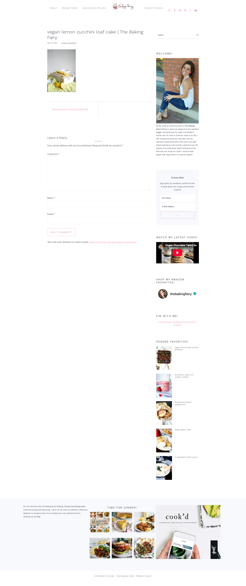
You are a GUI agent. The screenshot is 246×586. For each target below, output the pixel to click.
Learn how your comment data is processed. (113, 242)
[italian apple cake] (164, 441)
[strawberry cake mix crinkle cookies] (164, 386)
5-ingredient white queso (186, 457)
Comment (53, 154)
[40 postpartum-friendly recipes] (100, 523)
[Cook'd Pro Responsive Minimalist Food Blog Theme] (188, 558)
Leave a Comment (69, 43)
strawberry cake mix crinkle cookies (184, 376)
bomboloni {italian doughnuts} (183, 403)
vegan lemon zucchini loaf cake (71, 109)
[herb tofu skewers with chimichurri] (144, 549)
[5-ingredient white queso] (164, 468)
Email (51, 214)
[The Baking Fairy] (123, 8)
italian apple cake (183, 430)
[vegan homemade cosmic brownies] (164, 358)
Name (51, 198)
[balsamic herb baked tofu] (100, 549)
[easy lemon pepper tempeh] (144, 523)
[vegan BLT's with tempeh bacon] (122, 549)
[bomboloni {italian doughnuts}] (164, 413)
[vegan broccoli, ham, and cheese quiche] (122, 523)
